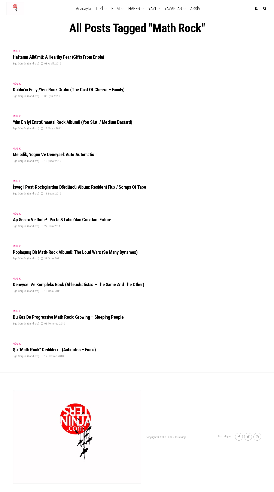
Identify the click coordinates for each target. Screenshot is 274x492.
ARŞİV (195, 8)
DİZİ (99, 8)
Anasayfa (83, 8)
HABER (134, 8)
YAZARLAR (173, 8)
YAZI (152, 8)
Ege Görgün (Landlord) (26, 63)
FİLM (115, 8)
